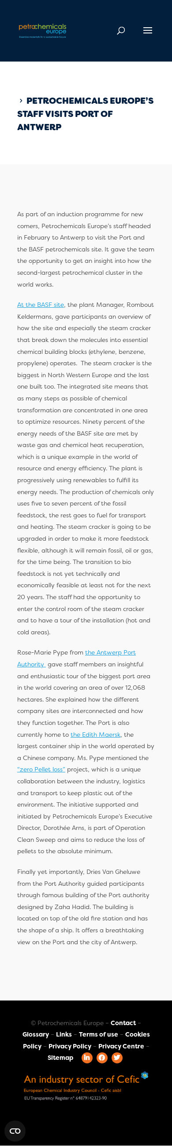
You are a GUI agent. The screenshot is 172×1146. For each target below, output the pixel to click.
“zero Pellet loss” (41, 769)
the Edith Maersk (95, 735)
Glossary (35, 1034)
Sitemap (60, 1058)
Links (64, 1034)
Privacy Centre (121, 1046)
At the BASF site (40, 305)
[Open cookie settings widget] (15, 1131)
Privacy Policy (70, 1046)
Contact (123, 1023)
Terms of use (98, 1034)
